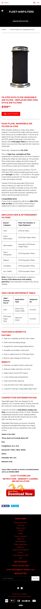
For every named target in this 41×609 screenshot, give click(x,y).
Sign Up (35, 578)
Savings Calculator (20, 523)
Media (20, 533)
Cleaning (20, 525)
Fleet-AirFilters (22, 594)
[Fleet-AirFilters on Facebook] (22, 588)
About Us (20, 539)
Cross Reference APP (20, 555)
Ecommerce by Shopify (23, 596)
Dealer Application (20, 544)
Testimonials (20, 528)
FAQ (20, 558)
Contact (20, 531)
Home (4, 29)
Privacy (20, 552)
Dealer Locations (20, 536)
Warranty (20, 547)
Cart (37, 3)
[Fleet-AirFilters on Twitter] (18, 588)
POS (10, 596)
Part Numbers (20, 542)
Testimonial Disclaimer (20, 550)
